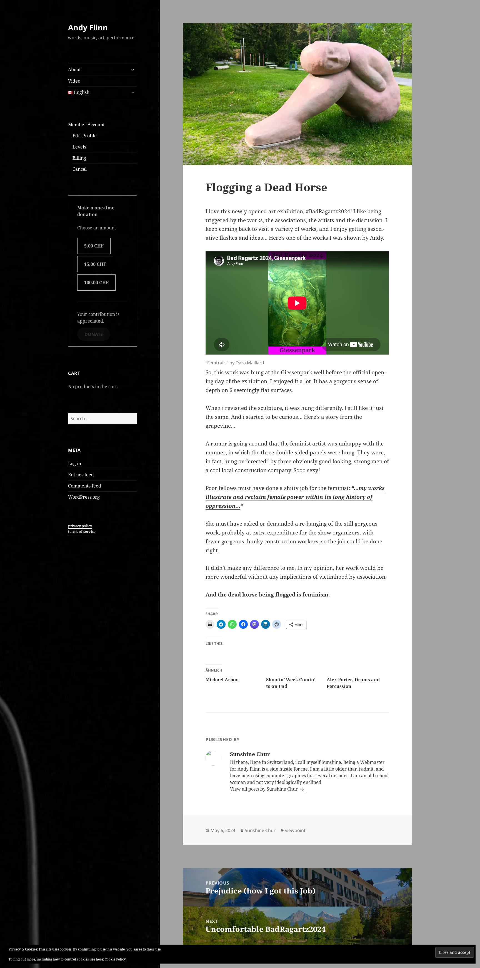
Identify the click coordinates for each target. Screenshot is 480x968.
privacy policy (80, 525)
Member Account (86, 125)
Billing (79, 158)
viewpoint (295, 830)
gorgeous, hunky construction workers (269, 541)
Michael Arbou (222, 680)
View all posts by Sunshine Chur (264, 789)
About (74, 69)
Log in (74, 464)
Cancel (79, 169)
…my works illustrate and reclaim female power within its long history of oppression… (295, 496)
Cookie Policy (115, 959)
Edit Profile (84, 136)
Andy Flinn (88, 27)
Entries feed (81, 475)
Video (74, 81)
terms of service (82, 531)
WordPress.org (84, 497)
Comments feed (84, 486)
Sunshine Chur (260, 830)
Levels (79, 147)
